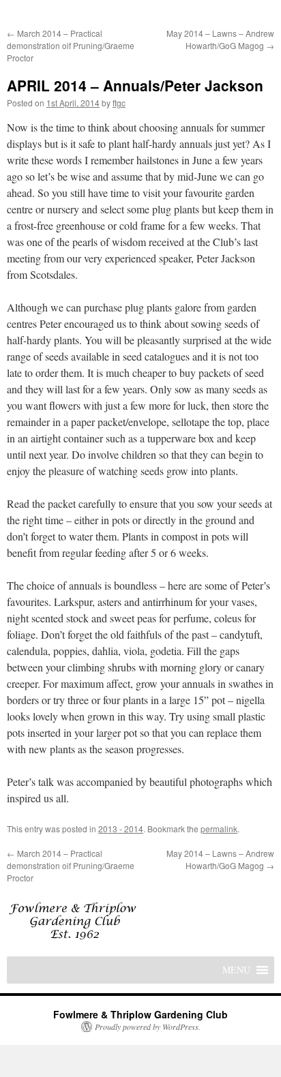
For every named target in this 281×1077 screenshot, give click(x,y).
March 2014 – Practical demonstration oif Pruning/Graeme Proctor (70, 45)
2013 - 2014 (120, 828)
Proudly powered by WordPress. (148, 1026)
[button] (236, 970)
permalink (219, 828)
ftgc (119, 102)
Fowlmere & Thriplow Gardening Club (140, 1014)
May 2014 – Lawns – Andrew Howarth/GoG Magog (220, 39)
